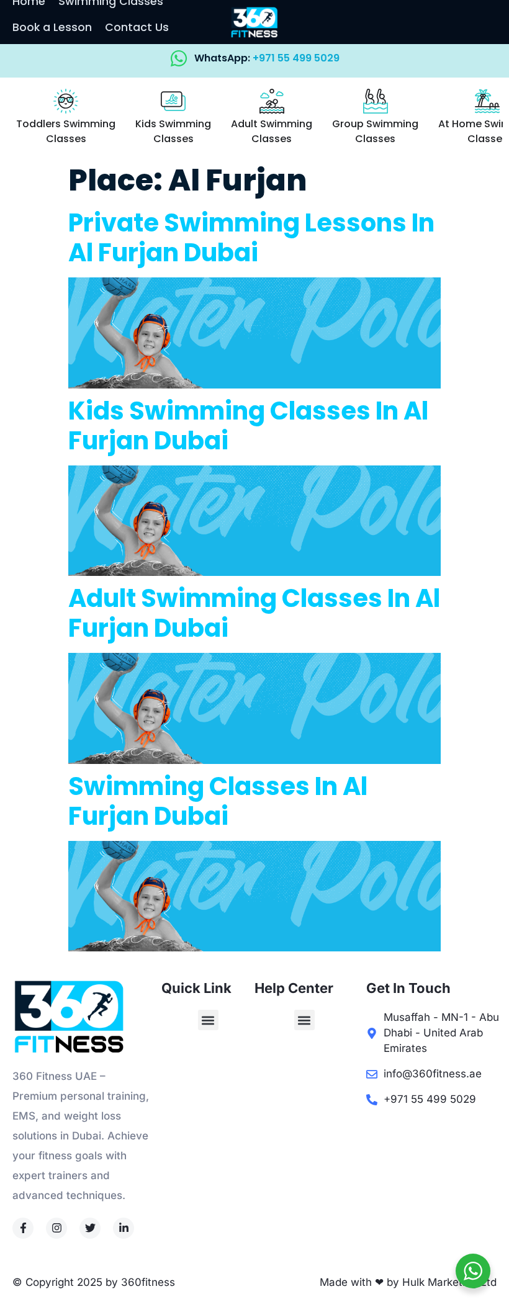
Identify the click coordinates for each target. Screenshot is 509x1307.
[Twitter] (90, 1228)
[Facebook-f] (23, 1228)
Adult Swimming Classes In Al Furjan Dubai (254, 613)
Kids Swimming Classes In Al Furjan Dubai (248, 425)
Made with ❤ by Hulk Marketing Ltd (408, 1282)
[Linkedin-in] (123, 1228)
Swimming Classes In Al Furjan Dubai (217, 801)
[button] (208, 1020)
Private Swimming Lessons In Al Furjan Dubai (251, 237)
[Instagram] (56, 1228)
